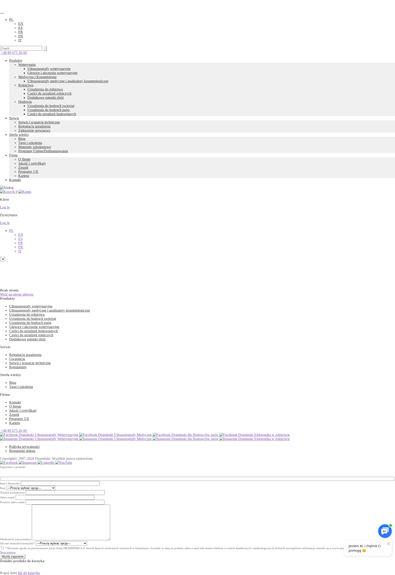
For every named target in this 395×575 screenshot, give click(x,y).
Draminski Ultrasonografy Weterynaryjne (48, 435)
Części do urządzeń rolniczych (49, 93)
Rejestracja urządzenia (34, 126)
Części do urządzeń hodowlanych (51, 114)
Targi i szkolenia (30, 143)
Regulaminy (18, 367)
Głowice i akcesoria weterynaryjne (52, 73)
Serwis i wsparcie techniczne (39, 122)
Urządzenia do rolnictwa (45, 89)
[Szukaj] (45, 48)
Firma (13, 155)
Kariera (23, 176)
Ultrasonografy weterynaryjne (49, 69)
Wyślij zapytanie (13, 556)
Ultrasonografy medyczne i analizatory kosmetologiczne (67, 81)
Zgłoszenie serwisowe (34, 130)
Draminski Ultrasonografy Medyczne (125, 435)
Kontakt (15, 180)
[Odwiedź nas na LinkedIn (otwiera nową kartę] (46, 463)
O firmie (24, 159)
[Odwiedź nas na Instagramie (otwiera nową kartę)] (28, 463)
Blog (21, 139)
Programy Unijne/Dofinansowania (43, 151)
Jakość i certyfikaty (32, 163)
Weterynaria (27, 65)
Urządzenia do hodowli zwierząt (50, 106)
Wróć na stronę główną (16, 294)
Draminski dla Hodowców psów (195, 435)
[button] (11, 19)
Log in (5, 207)
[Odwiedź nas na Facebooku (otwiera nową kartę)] (9, 463)
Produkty (15, 60)
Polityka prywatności (24, 447)
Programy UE (28, 172)
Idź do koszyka (29, 573)
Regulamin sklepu (22, 451)
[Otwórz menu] (2, 13)
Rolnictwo (25, 85)
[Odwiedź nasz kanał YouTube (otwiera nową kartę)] (63, 463)
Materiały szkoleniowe (34, 147)
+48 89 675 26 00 (14, 53)
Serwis (14, 118)
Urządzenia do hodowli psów (48, 110)
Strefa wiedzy (19, 134)
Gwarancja (17, 359)
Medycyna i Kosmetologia (37, 77)
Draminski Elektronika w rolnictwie (263, 435)
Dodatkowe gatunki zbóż (45, 97)
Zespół (23, 167)
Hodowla (25, 102)
